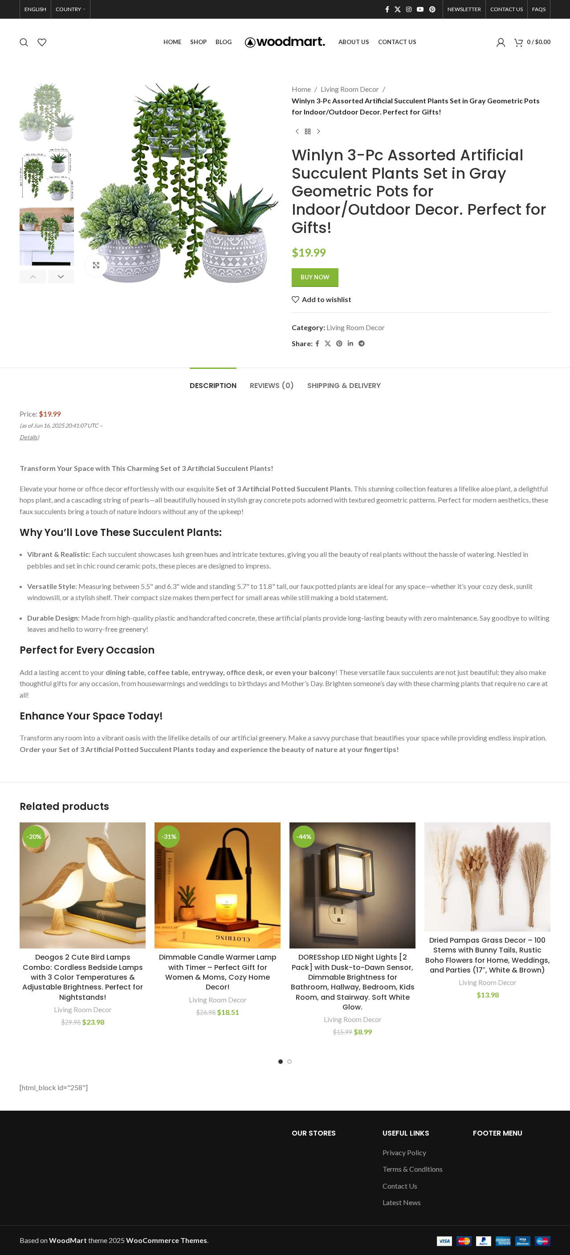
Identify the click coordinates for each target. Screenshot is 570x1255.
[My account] (501, 42)
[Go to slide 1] (280, 1061)
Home (301, 89)
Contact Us (400, 1185)
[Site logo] (285, 41)
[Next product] (318, 132)
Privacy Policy (404, 1152)
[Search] (24, 42)
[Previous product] (297, 132)
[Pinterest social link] (432, 10)
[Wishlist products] (42, 42)
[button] (33, 276)
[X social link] (397, 10)
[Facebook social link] (387, 10)
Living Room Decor (350, 89)
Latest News (402, 1202)
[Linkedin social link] (350, 344)
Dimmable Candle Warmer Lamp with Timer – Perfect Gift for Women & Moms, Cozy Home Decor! (218, 972)
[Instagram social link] (408, 10)
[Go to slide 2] (289, 1061)
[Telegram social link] (361, 344)
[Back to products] (307, 132)
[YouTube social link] (420, 10)
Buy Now (315, 277)
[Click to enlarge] (96, 265)
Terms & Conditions (413, 1169)
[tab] (213, 381)
